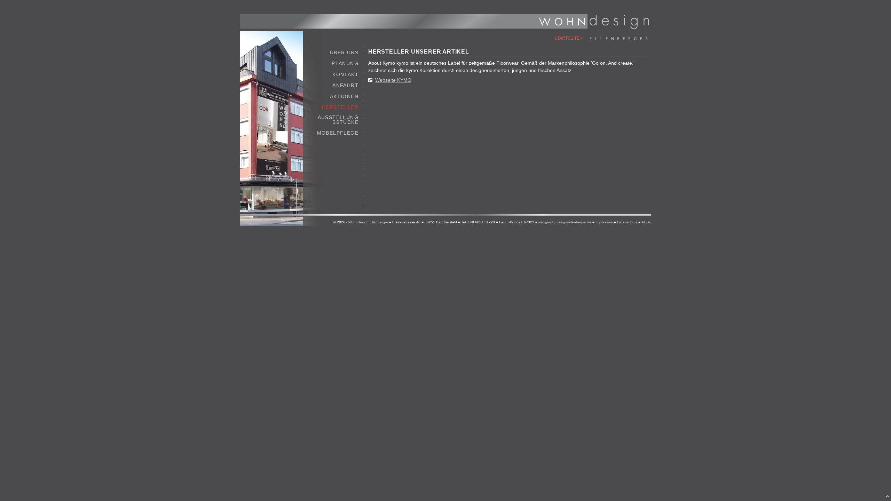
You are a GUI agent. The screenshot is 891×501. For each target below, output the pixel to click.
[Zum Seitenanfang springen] (887, 496)
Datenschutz (627, 222)
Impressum (604, 222)
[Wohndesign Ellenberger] (594, 27)
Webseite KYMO (393, 80)
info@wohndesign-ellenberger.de (564, 222)
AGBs (646, 222)
